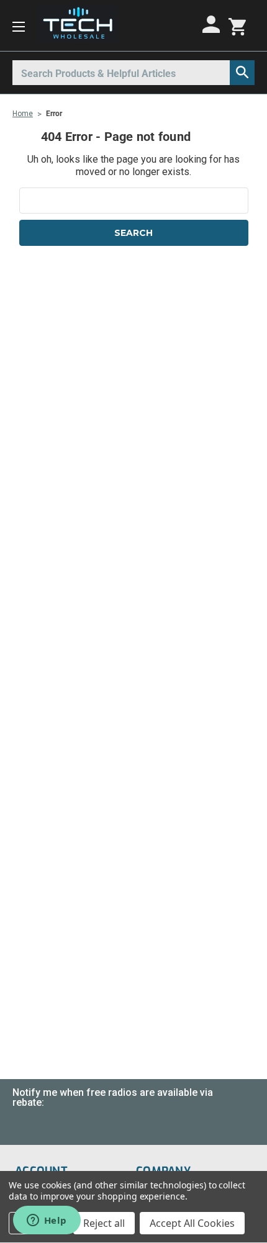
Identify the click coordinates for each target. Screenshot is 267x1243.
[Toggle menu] (18, 26)
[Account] (213, 24)
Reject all (104, 1223)
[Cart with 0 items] (237, 25)
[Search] (242, 72)
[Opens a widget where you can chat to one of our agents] (46, 1221)
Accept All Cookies (192, 1223)
